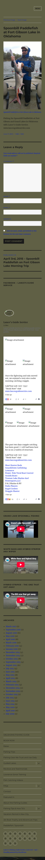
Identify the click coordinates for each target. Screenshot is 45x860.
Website (7, 219)
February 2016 (12, 646)
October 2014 (12, 694)
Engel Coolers (11, 488)
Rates (6, 746)
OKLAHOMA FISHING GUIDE (16, 735)
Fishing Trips (9, 752)
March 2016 (11, 642)
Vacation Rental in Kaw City (16, 814)
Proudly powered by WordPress (14, 852)
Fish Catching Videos (13, 780)
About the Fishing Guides (15, 803)
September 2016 (13, 629)
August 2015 (11, 665)
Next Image (22, 20)
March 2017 (11, 626)
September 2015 (13, 662)
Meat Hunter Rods (13, 465)
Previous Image (9, 20)
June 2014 (10, 701)
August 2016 (11, 633)
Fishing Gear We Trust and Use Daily (20, 757)
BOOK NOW (9, 740)
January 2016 (12, 649)
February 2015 (12, 684)
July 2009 (10, 714)
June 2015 (10, 672)
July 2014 (10, 697)
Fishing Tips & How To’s (14, 808)
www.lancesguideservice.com (18, 391)
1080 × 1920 (19, 134)
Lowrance (9, 470)
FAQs (5, 786)
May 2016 (10, 636)
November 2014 (13, 691)
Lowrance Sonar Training (14, 774)
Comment (8, 161)
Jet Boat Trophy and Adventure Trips (20, 820)
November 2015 (13, 655)
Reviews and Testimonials (15, 769)
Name (6, 196)
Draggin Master (12, 491)
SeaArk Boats (11, 476)
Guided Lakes (9, 763)
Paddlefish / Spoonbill (13, 825)
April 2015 (10, 678)
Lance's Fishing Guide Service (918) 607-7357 (20, 850)
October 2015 (12, 659)
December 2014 (13, 688)
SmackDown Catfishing (16, 468)
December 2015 (13, 652)
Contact (7, 791)
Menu (37, 8)
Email (6, 208)
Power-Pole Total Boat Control (19, 473)
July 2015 (10, 668)
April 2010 (10, 710)
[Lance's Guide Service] (9, 313)
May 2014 (10, 704)
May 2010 (10, 707)
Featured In (8, 797)
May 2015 (10, 675)
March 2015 (11, 681)
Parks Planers (11, 486)
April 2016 (10, 639)
